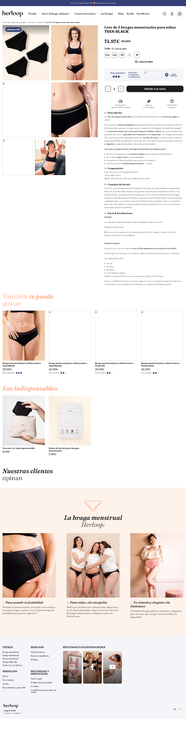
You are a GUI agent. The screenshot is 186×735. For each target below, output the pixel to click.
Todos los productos (12, 665)
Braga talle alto (10, 662)
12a (107, 54)
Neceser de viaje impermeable (19, 448)
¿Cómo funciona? (173, 75)
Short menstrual (10, 658)
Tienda (32, 13)
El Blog (34, 659)
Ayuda (130, 13)
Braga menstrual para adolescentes (22, 364)
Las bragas (107, 13)
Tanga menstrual (11, 655)
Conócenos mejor (85, 13)
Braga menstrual (11, 652)
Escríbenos (143, 13)
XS (122, 54)
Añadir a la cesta (155, 88)
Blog (120, 13)
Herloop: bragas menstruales (14, 22)
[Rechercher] (164, 14)
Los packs (39, 22)
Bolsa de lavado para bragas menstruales (64, 449)
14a (115, 54)
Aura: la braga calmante (55, 13)
